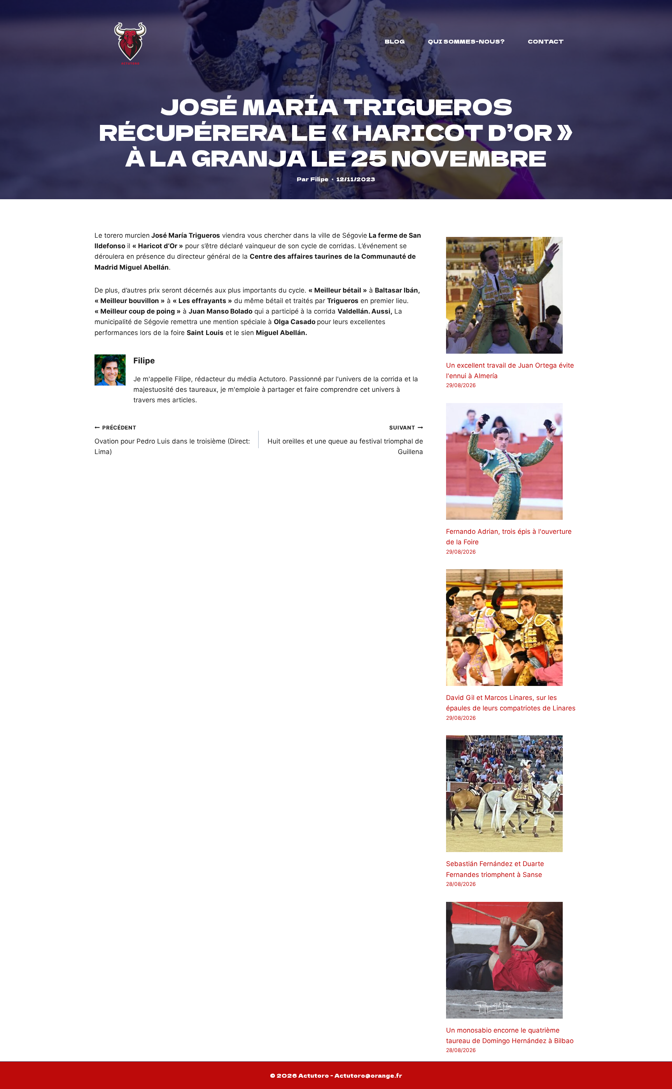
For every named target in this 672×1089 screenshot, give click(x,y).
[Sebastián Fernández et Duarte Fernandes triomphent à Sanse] (512, 793)
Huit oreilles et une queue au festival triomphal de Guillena (345, 440)
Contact (546, 41)
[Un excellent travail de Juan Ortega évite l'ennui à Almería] (512, 295)
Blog (395, 41)
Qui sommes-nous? (466, 41)
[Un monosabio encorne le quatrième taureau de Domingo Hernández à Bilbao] (512, 960)
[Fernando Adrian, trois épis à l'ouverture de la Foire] (512, 461)
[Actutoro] (130, 41)
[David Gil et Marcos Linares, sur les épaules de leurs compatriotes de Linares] (512, 627)
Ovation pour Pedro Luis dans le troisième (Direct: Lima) (172, 440)
